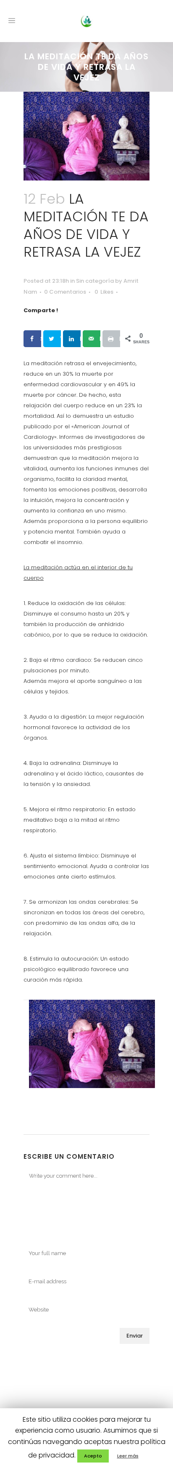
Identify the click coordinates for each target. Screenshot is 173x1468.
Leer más (128, 1455)
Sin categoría (95, 281)
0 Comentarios (65, 292)
